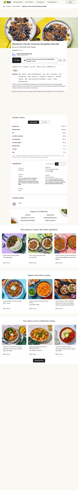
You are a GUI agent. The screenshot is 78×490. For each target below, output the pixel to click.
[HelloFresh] (7, 2)
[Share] (64, 60)
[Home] (4, 6)
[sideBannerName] (39, 103)
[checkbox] (12, 50)
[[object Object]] (60, 60)
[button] (39, 163)
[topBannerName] (39, 13)
